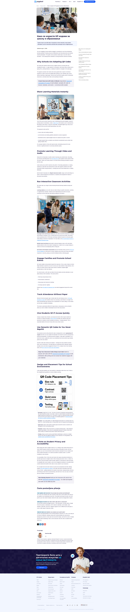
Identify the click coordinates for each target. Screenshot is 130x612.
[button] (38, 524)
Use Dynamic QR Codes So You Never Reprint (85, 70)
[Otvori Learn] (71, 1)
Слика (38, 589)
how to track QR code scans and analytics (50, 347)
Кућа (38, 5)
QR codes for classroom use (48, 287)
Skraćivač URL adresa (87, 585)
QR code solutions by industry (46, 468)
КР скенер (85, 581)
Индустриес (43, 5)
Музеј (49, 594)
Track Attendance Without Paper (85, 64)
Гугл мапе (39, 583)
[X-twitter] (75, 605)
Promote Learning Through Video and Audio (85, 55)
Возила (61, 590)
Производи (62, 585)
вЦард (38, 581)
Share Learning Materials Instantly (85, 52)
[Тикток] (72, 605)
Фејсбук (38, 594)
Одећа (61, 589)
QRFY (72, 589)
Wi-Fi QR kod (54, 318)
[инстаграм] (70, 605)
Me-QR (72, 594)
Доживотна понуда (87, 597)
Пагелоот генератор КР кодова (61, 353)
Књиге (61, 592)
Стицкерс (62, 596)
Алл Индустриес (51, 598)
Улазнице (62, 594)
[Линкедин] (45, 536)
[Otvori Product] (60, 1)
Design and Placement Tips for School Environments (84, 74)
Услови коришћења (41, 605)
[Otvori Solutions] (66, 1)
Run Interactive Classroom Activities (84, 58)
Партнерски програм (87, 596)
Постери (61, 587)
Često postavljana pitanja (83, 79)
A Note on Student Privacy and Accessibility (85, 77)
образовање (50, 592)
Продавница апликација (39, 597)
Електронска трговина (52, 585)
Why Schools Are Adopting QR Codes (84, 49)
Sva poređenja (74, 598)
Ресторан (50, 583)
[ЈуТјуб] (67, 605)
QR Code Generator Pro (76, 583)
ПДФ (38, 579)
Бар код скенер (86, 583)
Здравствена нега (51, 590)
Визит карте (62, 581)
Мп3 (37, 590)
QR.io (72, 596)
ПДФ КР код (55, 122)
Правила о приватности (50, 605)
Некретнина (50, 587)
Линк (38, 587)
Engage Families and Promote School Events (84, 62)
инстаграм (39, 592)
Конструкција (51, 589)
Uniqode (73, 585)
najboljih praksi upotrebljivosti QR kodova (46, 436)
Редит (72, 581)
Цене (84, 592)
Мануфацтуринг (51, 596)
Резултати (85, 590)
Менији (61, 579)
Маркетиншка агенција (52, 579)
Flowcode (73, 587)
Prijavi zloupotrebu (59, 605)
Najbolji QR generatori (75, 579)
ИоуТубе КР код (55, 158)
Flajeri (61, 583)
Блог (84, 594)
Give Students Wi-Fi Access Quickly (84, 67)
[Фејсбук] (77, 605)
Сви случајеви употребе (63, 599)
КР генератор (85, 579)
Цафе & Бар (50, 581)
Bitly (72, 592)
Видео (38, 585)
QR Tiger (73, 590)
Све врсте (39, 599)
